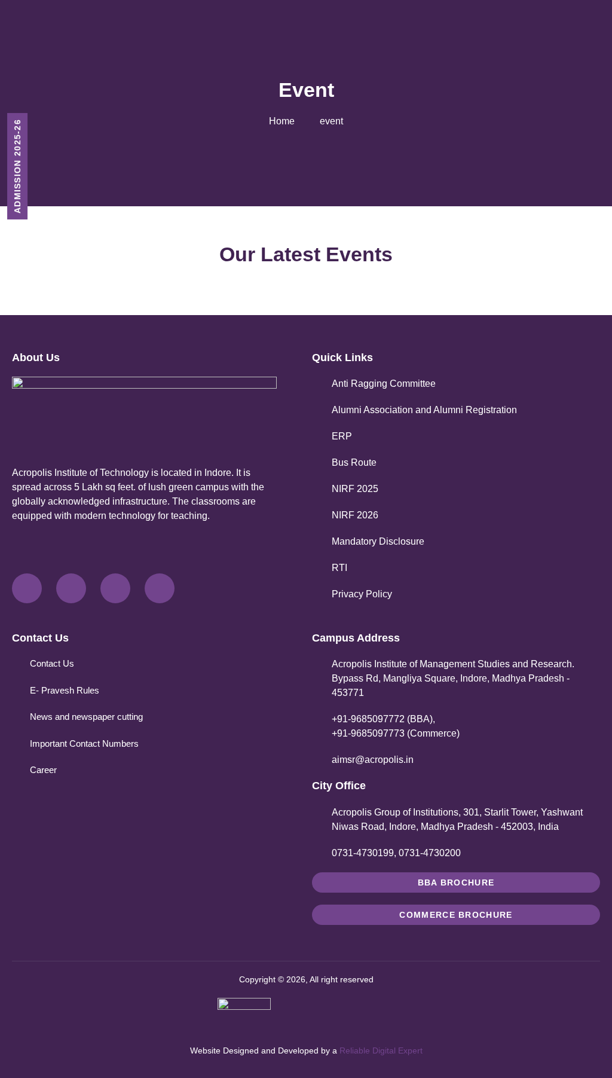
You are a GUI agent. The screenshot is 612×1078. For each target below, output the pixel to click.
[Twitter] (71, 588)
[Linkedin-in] (160, 588)
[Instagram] (115, 588)
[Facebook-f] (27, 588)
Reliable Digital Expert (381, 1050)
